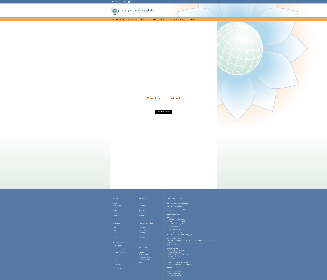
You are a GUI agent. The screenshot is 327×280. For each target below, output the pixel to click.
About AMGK (120, 19)
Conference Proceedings (145, 257)
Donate (120, 2)
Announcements (143, 230)
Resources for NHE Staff (145, 259)
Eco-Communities (143, 213)
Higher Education (132, 19)
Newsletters (163, 19)
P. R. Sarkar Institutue (119, 252)
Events (140, 203)
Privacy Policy (117, 268)
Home (113, 19)
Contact (114, 2)
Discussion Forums (144, 208)
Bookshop (141, 252)
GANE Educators (118, 245)
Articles (141, 240)
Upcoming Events (143, 237)
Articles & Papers (143, 254)
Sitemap (115, 227)
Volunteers (141, 215)
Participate (174, 19)
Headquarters (116, 213)
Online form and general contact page (177, 203)
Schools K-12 (145, 19)
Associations (142, 210)
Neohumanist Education (119, 242)
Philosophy (116, 208)
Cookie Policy (116, 264)
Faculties (154, 19)
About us (115, 203)
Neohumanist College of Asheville (122, 249)
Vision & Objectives (118, 205)
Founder (115, 210)
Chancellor (116, 215)
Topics (114, 230)
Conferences (142, 205)
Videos (140, 262)
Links (125, 2)
